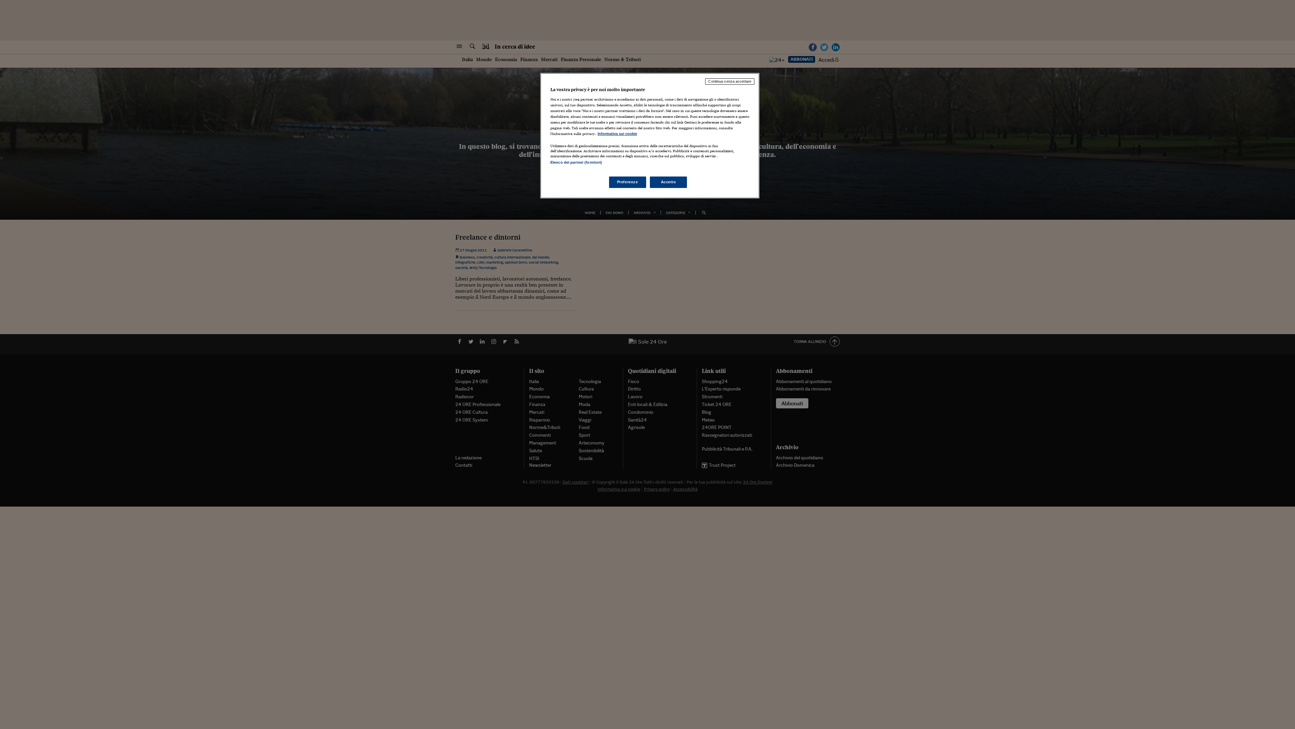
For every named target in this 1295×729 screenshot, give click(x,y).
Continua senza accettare (729, 81)
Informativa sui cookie (617, 134)
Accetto (668, 182)
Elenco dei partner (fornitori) (576, 162)
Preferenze (627, 182)
